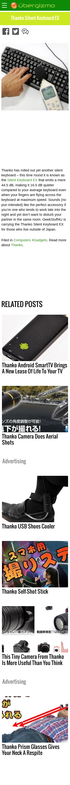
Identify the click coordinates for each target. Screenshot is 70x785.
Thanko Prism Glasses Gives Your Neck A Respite (31, 750)
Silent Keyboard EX (22, 180)
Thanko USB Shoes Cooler (28, 526)
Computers (22, 240)
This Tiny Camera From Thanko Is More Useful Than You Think (33, 659)
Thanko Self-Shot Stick (25, 591)
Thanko (17, 245)
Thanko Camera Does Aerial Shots (30, 439)
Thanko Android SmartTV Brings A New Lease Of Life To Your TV (34, 368)
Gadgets (40, 240)
